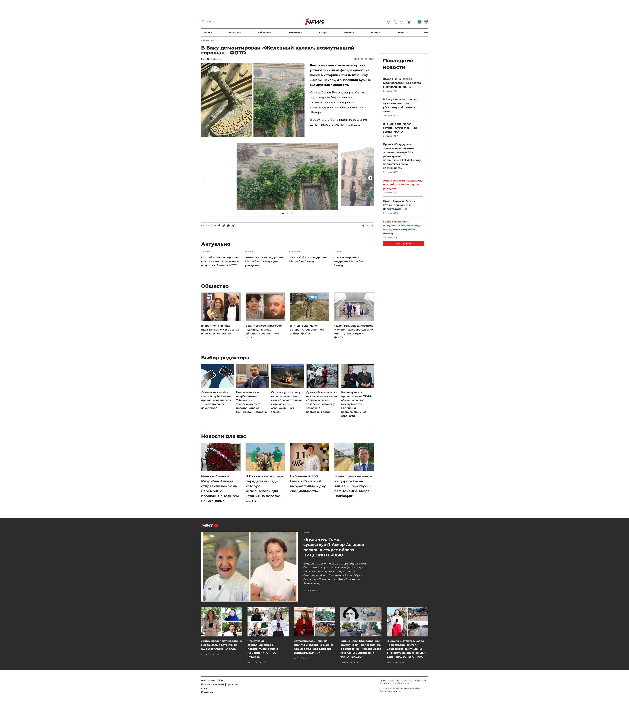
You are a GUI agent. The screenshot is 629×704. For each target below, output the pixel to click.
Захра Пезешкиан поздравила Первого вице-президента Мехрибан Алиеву (402, 227)
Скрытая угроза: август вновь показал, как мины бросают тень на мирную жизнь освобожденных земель (287, 402)
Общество (264, 32)
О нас (204, 688)
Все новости (403, 243)
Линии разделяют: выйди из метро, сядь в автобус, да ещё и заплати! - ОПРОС (221, 644)
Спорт (323, 32)
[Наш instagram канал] (409, 22)
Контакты (207, 692)
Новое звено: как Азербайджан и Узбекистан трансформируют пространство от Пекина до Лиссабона (251, 402)
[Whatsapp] (228, 225)
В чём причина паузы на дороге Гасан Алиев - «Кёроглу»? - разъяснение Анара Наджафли (353, 486)
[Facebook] (219, 225)
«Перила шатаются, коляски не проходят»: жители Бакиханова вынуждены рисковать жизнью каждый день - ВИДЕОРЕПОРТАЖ (407, 648)
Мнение (349, 32)
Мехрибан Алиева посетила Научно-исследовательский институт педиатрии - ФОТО (353, 331)
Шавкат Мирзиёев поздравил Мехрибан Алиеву (348, 261)
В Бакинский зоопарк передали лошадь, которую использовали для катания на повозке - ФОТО (265, 488)
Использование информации (219, 684)
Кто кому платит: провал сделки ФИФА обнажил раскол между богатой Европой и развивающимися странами (356, 404)
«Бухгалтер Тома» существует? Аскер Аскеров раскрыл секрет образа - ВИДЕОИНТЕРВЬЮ (333, 547)
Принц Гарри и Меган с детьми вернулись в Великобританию (399, 205)
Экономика (295, 32)
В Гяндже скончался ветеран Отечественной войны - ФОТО (307, 329)
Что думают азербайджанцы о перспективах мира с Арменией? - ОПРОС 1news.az (263, 648)
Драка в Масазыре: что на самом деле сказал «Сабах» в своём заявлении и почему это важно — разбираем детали (322, 402)
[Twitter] (223, 225)
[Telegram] (233, 225)
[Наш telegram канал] (402, 22)
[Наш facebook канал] (396, 22)
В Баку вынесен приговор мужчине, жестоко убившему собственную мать (264, 331)
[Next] (370, 178)
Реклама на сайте (212, 680)
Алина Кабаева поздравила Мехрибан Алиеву (308, 259)
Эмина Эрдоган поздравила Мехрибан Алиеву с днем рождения (264, 261)
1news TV (402, 32)
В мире (375, 32)
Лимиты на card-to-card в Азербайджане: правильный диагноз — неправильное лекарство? (216, 400)
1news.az (392, 683)
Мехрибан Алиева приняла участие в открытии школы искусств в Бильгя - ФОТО (220, 261)
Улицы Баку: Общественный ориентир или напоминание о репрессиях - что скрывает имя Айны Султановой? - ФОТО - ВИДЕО (360, 648)
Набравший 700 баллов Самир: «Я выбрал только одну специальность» (308, 483)
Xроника (206, 32)
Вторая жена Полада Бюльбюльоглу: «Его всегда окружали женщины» (220, 329)
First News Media (211, 59)
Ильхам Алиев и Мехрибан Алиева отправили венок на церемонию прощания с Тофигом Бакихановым (220, 488)
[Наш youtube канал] (389, 22)
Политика (235, 32)
